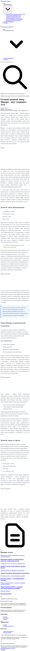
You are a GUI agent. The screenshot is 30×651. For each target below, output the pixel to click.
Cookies (5, 624)
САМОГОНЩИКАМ (8, 21)
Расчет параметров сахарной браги (14, 19)
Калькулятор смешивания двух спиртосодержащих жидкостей (13, 16)
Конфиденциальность (8, 626)
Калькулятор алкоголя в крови (13, 20)
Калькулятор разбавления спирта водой (15, 14)
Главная (5, 616)
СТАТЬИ (5, 23)
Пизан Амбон (4, 193)
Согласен (3, 649)
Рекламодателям (7, 632)
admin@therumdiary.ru (8, 631)
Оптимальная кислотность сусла (14, 18)
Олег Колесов (8, 109)
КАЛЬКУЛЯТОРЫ (8, 4)
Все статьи (5, 618)
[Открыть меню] (1, 27)
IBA (4, 3)
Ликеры (3, 109)
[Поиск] (1, 25)
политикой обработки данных (8, 648)
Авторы (5, 619)
